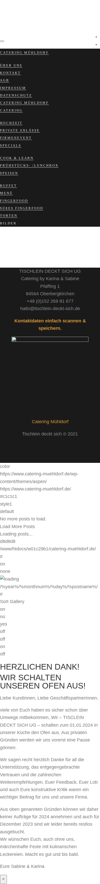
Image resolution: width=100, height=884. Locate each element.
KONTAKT (10, 73)
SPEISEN (9, 173)
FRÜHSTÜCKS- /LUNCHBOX (29, 165)
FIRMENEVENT (16, 138)
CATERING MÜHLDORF (24, 52)
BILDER (8, 223)
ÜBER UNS (11, 65)
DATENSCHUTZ (16, 95)
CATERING (11, 110)
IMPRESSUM (13, 88)
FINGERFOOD (14, 201)
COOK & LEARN (17, 158)
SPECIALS (10, 145)
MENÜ (6, 193)
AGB (4, 80)
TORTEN (8, 215)
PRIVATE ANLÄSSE (20, 130)
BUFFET (8, 186)
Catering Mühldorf (50, 421)
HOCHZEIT (11, 123)
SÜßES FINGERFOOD (21, 208)
